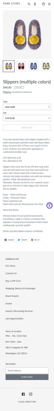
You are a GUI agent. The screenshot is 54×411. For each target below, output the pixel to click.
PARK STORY (11, 3)
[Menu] (49, 4)
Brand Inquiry (12, 295)
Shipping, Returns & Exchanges (20, 288)
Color (5, 101)
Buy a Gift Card (13, 280)
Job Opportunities (14, 318)
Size (4, 113)
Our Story (10, 265)
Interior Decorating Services (19, 311)
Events (9, 303)
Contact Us (11, 273)
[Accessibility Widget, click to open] (49, 205)
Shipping (7, 92)
